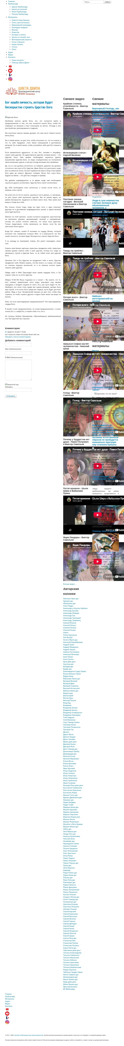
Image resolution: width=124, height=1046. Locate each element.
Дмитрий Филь (69, 746)
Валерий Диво (68, 683)
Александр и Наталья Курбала (75, 608)
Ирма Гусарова (69, 783)
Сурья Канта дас (69, 948)
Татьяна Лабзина (70, 960)
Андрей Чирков (69, 649)
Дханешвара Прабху (71, 751)
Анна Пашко (68, 656)
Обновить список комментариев (18, 336)
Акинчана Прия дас (71, 598)
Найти (107, 2)
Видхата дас (68, 693)
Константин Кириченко (72, 790)
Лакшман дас (68, 800)
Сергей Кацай (68, 926)
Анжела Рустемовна (71, 652)
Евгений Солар (69, 756)
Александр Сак (69, 615)
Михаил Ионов (69, 819)
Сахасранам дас (69, 901)
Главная (8, 994)
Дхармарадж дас (70, 753)
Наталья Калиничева (71, 836)
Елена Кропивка (69, 763)
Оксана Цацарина (70, 848)
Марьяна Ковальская (71, 817)
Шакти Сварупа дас (71, 974)
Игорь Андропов (69, 770)
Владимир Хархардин (72, 715)
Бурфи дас (67, 669)
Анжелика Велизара (71, 654)
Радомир (66, 870)
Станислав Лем (69, 940)
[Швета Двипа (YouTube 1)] (10, 66)
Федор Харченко (69, 969)
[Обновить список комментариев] (20, 328)
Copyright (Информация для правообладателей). (29, 1035)
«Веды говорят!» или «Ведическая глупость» (105, 477)
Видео (7, 1003)
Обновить (9, 387)
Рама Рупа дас (69, 880)
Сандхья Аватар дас (71, 897)
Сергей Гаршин (69, 921)
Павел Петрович (69, 860)
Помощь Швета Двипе (104, 530)
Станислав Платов (70, 943)
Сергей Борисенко (70, 914)
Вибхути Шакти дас (70, 690)
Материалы (9, 998)
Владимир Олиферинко (72, 712)
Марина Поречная (70, 814)
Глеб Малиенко (69, 720)
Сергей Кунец (68, 928)
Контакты (8, 1006)
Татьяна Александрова (72, 952)
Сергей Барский (69, 911)
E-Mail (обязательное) (14, 357)
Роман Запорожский (71, 889)
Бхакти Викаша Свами (72, 673)
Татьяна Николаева (71, 962)
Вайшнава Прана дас (71, 678)
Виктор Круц (68, 698)
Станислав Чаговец (71, 945)
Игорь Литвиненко (70, 778)
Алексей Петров (69, 627)
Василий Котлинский (71, 688)
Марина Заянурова (70, 812)
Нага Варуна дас (70, 831)
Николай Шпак (69, 838)
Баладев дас (68, 666)
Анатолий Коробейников (73, 642)
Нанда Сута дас (69, 834)
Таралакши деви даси (72, 950)
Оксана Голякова (70, 846)
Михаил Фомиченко (71, 821)
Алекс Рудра (68, 606)
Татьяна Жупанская (71, 957)
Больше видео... (69, 584)
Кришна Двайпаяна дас (72, 797)
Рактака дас (68, 877)
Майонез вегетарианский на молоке (102, 298)
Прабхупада (10, 996)
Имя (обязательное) (13, 349)
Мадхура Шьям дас (71, 807)
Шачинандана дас (70, 977)
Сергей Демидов (69, 923)
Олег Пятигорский (70, 851)
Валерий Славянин (70, 686)
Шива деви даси (69, 982)
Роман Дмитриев (70, 887)
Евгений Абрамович (71, 758)
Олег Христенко (69, 853)
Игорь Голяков (69, 773)
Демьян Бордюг (69, 736)
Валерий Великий (70, 681)
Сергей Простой (69, 933)
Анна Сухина (68, 659)
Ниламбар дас (69, 841)
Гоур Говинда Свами (71, 722)
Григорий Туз (68, 729)
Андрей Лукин (68, 644)
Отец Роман (68, 855)
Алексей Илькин (69, 625)
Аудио (7, 1001)
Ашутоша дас (68, 664)
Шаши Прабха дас (70, 979)
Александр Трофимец (72, 620)
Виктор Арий (68, 695)
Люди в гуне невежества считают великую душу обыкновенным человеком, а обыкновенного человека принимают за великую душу (105, 207)
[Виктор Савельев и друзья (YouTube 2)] (10, 70)
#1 (6, 332)
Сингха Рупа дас (69, 938)
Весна (95, 350)
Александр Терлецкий (72, 618)
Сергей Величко (69, 918)
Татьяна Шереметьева (72, 967)
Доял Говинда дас (70, 749)
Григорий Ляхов (69, 724)
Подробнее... (97, 197)
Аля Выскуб (67, 637)
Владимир (67, 705)
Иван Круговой (69, 768)
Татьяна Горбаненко (71, 955)
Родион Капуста (69, 884)
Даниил (66, 732)
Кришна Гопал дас (70, 795)
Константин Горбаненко (72, 787)
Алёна (65, 632)
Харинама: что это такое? (102, 388)
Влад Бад (67, 703)
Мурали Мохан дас (70, 826)
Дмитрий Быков (69, 744)
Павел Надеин (69, 858)
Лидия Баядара (69, 802)
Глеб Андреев (68, 717)
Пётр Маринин (69, 867)
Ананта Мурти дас (70, 639)
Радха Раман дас (70, 872)
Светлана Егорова (70, 904)
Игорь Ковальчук (69, 775)
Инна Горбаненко (70, 780)
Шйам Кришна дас (70, 984)
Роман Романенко (70, 892)
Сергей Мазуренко (70, 931)
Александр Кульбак (70, 610)
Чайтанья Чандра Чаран (73, 972)
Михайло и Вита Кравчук (73, 824)
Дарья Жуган (68, 734)
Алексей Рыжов (69, 630)
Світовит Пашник (70, 909)
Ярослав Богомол (70, 986)
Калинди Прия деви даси (73, 785)
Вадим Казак (68, 676)
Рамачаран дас (69, 882)
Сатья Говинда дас (70, 899)
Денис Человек (69, 739)
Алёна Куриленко (70, 635)
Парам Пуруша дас (70, 863)
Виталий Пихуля (69, 700)
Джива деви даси (70, 741)
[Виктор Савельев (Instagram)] (10, 79)
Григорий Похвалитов (71, 727)
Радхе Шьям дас (69, 875)
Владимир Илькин (70, 707)
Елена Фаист (68, 766)
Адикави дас (68, 601)
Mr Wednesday (69, 989)
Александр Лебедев (71, 613)
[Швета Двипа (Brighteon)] (10, 74)
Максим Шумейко (70, 809)
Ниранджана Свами (71, 843)
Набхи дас (67, 829)
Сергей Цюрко (69, 935)
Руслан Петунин (69, 894)
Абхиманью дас (69, 603)
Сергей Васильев (70, 916)
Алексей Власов (69, 622)
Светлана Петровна (71, 906)
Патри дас (67, 865)
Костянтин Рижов (70, 792)
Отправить (11, 396)
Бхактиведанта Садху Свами (74, 671)
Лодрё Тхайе (68, 804)
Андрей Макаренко (70, 647)
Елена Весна (68, 761)
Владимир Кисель (70, 710)
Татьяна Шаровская (71, 965)
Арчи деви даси (69, 661)
